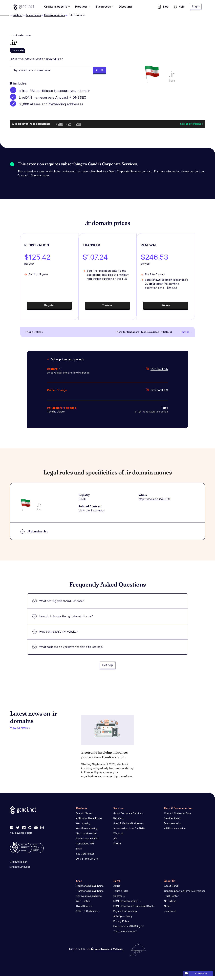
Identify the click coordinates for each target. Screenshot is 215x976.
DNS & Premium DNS (87, 858)
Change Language (20, 866)
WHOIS (117, 843)
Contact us (159, 368)
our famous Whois (109, 949)
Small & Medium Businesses (128, 823)
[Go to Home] (23, 7)
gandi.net (17, 15)
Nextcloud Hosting (86, 833)
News (167, 906)
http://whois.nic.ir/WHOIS (154, 499)
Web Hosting (83, 823)
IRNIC (82, 499)
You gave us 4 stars (21, 832)
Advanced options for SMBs (129, 828)
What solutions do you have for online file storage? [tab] (71, 647)
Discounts (126, 6)
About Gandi (171, 885)
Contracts (119, 896)
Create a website (55, 6)
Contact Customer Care (177, 813)
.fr (69, 123)
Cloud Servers (84, 906)
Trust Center (171, 896)
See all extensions (190, 123)
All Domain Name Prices (89, 818)
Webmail (118, 833)
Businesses (103, 6)
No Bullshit (170, 901)
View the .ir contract (91, 510)
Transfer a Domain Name (90, 890)
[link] (11, 828)
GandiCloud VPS (85, 843)
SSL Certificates (85, 853)
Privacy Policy (121, 921)
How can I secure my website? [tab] (58, 631)
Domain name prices (54, 15)
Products (81, 6)
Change (185, 331)
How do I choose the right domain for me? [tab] (66, 616)
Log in (196, 6)
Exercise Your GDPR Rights (128, 926)
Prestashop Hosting (87, 838)
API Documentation (175, 828)
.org (60, 123)
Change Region (18, 861)
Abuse (116, 885)
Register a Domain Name (90, 885)
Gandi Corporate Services (128, 813)
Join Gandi (170, 911)
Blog (165, 6)
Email (79, 848)
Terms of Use (120, 890)
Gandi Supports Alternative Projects (184, 890)
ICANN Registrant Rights (127, 901)
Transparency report (125, 931)
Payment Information (125, 911)
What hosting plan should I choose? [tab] (61, 601)
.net (78, 123)
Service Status (172, 818)
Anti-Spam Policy (122, 916)
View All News (19, 728)
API (115, 838)
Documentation (172, 823)
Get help (107, 665)
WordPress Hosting (87, 828)
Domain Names (33, 15)
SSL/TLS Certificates (88, 911)
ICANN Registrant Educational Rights (133, 906)
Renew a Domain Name (89, 896)
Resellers (118, 818)
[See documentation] (59, 369)
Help (182, 6)
